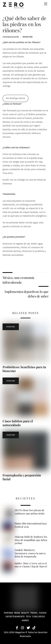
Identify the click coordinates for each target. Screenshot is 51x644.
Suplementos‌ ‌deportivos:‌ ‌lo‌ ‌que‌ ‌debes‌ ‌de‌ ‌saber (26, 293)
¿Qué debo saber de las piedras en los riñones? (24, 24)
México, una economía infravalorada (18, 279)
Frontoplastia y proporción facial (22, 477)
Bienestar (28, 37)
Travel (34, 612)
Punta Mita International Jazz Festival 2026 (31, 525)
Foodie (43, 612)
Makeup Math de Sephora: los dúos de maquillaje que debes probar (31, 540)
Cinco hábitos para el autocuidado (18, 423)
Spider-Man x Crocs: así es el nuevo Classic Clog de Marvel (31, 565)
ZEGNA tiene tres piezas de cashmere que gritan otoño (29, 512)
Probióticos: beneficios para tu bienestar (24, 369)
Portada (8, 612)
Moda (17, 612)
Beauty (25, 612)
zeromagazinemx (11, 37)
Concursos (38, 616)
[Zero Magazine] (13, 7)
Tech (29, 616)
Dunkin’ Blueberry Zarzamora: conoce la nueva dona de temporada (30, 553)
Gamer (25, 620)
